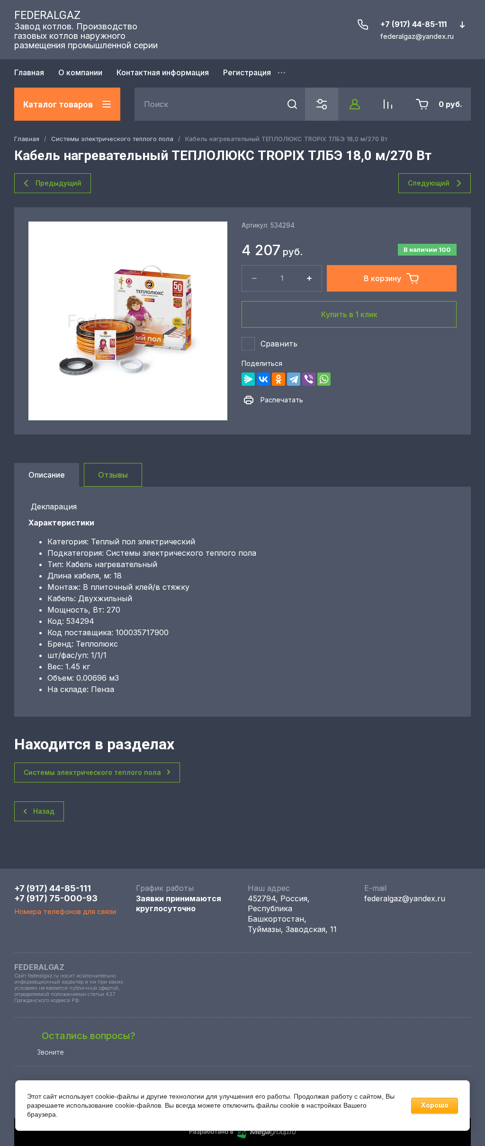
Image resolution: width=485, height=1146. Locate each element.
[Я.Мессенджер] (248, 379)
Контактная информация (163, 72)
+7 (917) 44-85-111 (413, 24)
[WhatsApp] (324, 379)
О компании (80, 72)
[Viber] (308, 379)
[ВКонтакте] (263, 379)
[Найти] (292, 104)
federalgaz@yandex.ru (404, 898)
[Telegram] (293, 379)
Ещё (282, 73)
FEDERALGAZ (47, 15)
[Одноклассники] (278, 379)
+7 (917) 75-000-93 (56, 898)
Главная (29, 72)
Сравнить (278, 343)
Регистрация (247, 72)
